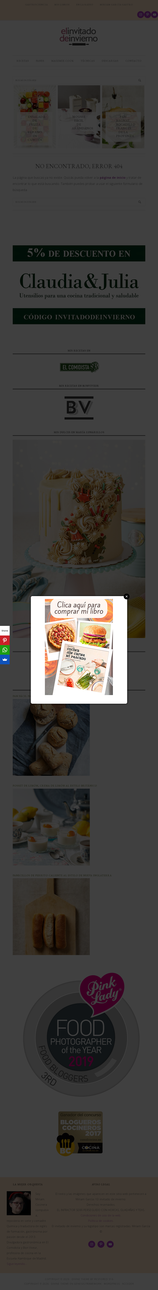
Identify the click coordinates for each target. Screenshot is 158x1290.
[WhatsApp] (5, 650)
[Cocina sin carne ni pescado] (79, 693)
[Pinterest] (5, 640)
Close (126, 596)
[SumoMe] (5, 659)
